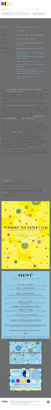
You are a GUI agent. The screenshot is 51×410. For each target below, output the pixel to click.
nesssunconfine (14, 91)
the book (18, 132)
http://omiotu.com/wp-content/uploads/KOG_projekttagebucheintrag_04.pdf (30, 71)
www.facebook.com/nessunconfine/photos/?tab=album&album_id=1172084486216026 (31, 55)
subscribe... (38, 14)
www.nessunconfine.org (27, 61)
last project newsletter (20, 105)
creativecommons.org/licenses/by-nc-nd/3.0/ (26, 405)
